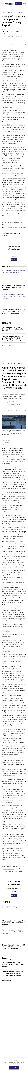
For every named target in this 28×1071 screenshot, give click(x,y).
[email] (19, 44)
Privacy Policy (16, 1063)
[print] (25, 44)
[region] (14, 1064)
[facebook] (8, 44)
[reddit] (16, 44)
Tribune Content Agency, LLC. (13, 871)
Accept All (14, 1067)
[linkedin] (11, 44)
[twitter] (14, 44)
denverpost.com (8, 869)
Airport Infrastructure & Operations (12, 12)
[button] (3, 4)
